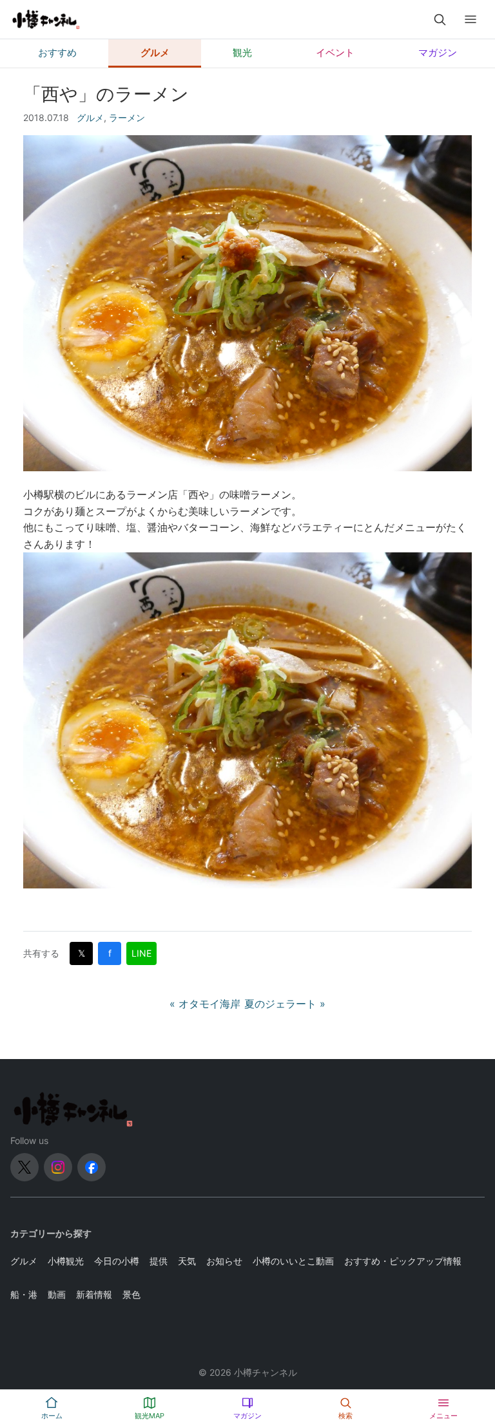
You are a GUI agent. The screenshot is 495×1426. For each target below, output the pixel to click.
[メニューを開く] (470, 19)
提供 (159, 1260)
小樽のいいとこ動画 (293, 1260)
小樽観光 (66, 1260)
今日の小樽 (116, 1260)
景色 (131, 1294)
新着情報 (94, 1294)
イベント (335, 52)
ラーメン (127, 117)
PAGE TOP (472, 1372)
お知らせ (224, 1260)
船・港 (23, 1294)
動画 (57, 1294)
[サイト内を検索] (439, 19)
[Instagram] (58, 1167)
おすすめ (57, 52)
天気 (187, 1260)
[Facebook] (91, 1167)
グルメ (155, 52)
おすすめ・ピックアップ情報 (402, 1260)
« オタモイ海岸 (205, 1003)
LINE (141, 953)
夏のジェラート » (284, 1003)
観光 (242, 52)
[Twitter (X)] (24, 1167)
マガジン (437, 52)
